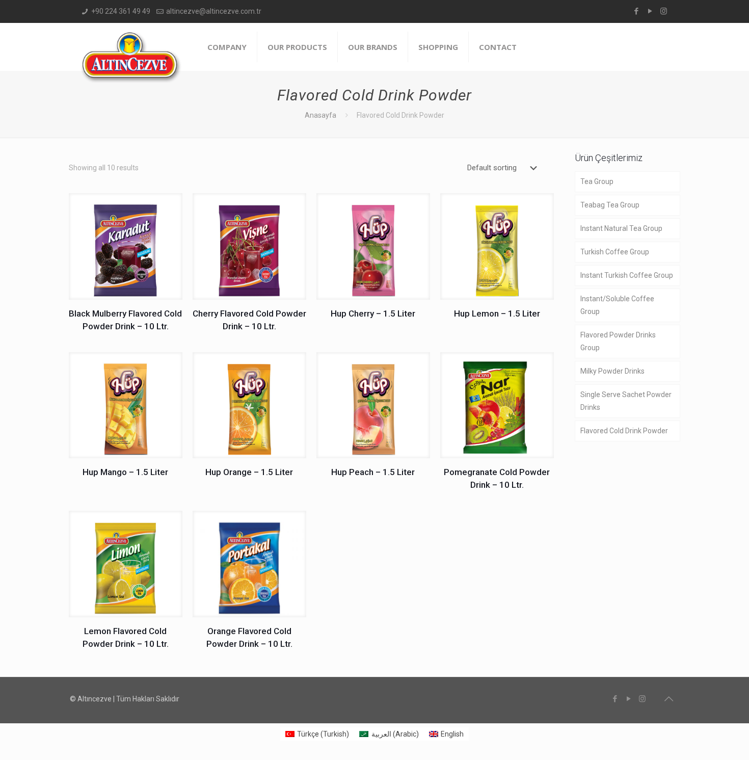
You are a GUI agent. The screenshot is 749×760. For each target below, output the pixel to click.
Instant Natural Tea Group (621, 228)
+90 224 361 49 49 (120, 11)
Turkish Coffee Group (614, 252)
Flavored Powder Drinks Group (618, 341)
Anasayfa (320, 115)
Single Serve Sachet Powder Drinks (626, 400)
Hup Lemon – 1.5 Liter (497, 313)
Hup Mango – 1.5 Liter (125, 472)
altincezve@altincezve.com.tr (213, 11)
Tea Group (596, 181)
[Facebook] (636, 11)
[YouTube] (650, 11)
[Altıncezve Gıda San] (131, 57)
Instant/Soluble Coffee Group (617, 305)
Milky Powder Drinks (612, 371)
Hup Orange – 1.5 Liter (249, 472)
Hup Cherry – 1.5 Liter (373, 313)
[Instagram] (663, 11)
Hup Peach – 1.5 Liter (373, 472)
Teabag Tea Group (609, 205)
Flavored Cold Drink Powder (624, 431)
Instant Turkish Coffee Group (626, 275)
